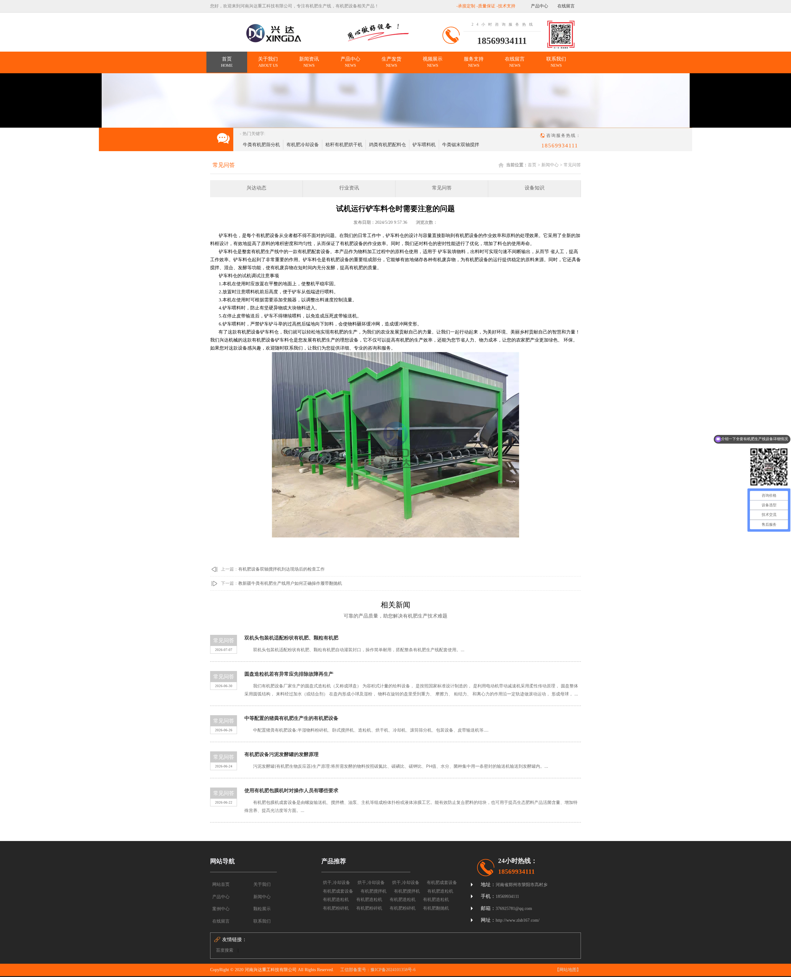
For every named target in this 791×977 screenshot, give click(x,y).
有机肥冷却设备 (302, 144)
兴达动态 (256, 187)
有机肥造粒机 (440, 891)
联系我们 (556, 62)
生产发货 (391, 62)
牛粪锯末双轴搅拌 (460, 144)
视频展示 (432, 62)
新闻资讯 (309, 62)
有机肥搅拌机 (374, 891)
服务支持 (474, 62)
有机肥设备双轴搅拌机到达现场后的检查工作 (281, 569)
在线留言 (566, 6)
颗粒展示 (262, 909)
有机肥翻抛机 (436, 908)
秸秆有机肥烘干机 (343, 144)
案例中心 (221, 909)
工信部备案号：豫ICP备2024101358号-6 (378, 969)
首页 (227, 62)
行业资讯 (349, 187)
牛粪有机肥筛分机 (261, 144)
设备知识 (534, 187)
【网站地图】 (568, 969)
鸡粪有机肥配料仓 (387, 144)
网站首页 (221, 884)
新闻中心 (550, 165)
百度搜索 (224, 950)
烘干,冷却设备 (336, 882)
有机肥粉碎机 (336, 908)
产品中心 (539, 6)
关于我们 (268, 62)
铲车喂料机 (424, 144)
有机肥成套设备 (442, 882)
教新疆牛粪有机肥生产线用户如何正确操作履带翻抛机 (290, 583)
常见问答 (572, 165)
